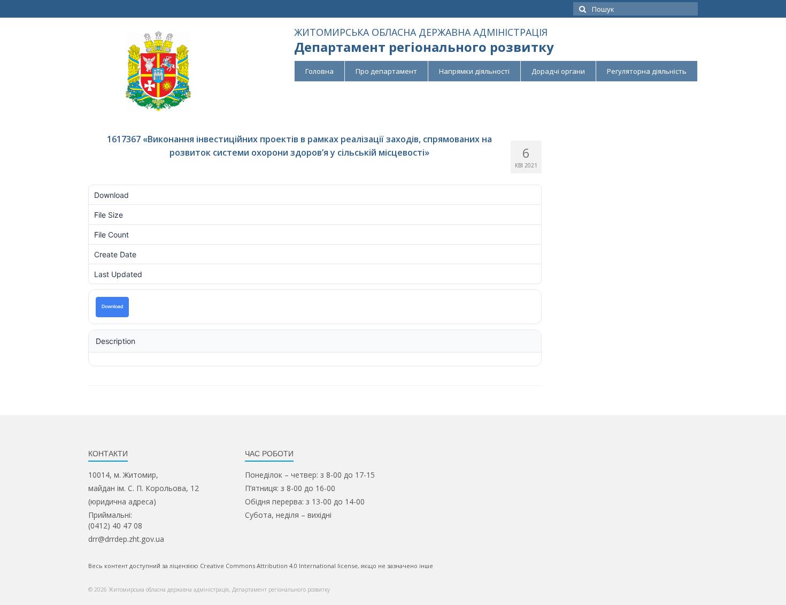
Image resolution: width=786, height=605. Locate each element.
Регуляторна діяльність (647, 71)
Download (112, 306)
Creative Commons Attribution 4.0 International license (279, 566)
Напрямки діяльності (474, 71)
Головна (319, 71)
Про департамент (386, 71)
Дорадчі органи (558, 71)
